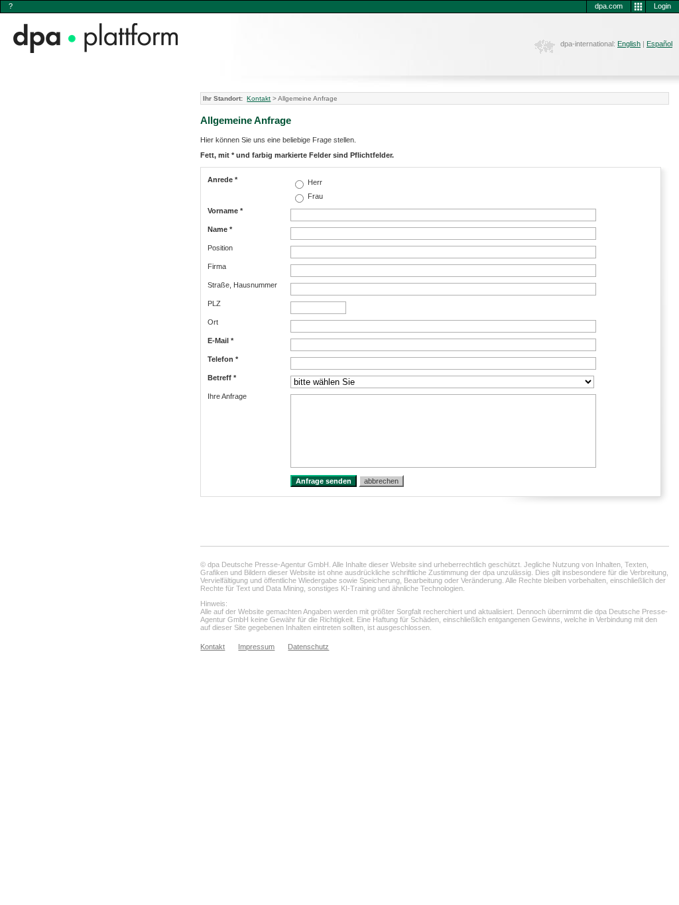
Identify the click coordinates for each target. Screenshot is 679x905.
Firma (217, 266)
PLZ (214, 303)
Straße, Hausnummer (242, 285)
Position (220, 248)
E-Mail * (220, 341)
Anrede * (222, 180)
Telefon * (223, 359)
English (629, 44)
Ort (213, 322)
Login (662, 6)
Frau (314, 196)
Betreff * (222, 378)
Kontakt (259, 98)
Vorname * (225, 211)
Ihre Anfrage (227, 396)
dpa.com (609, 6)
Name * (220, 229)
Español (659, 44)
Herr (314, 182)
